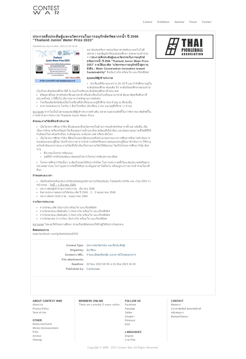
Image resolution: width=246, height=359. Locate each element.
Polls (35, 332)
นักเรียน (91, 250)
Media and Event (42, 324)
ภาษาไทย (130, 339)
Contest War (46, 7)
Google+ (130, 316)
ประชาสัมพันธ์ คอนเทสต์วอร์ (186, 308)
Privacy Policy (41, 308)
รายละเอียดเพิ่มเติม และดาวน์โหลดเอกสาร (111, 254)
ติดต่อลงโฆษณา (180, 316)
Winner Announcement (45, 328)
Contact (207, 22)
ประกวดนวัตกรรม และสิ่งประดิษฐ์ (105, 245)
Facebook (130, 304)
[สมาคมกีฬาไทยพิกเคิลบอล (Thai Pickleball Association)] (184, 57)
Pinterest (130, 320)
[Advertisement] (143, 8)
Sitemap (37, 339)
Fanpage (130, 308)
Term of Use (39, 312)
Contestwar (93, 268)
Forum (193, 22)
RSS (127, 324)
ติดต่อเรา (176, 304)
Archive (37, 336)
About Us (38, 304)
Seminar (179, 22)
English (129, 336)
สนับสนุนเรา (177, 312)
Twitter (128, 312)
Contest (147, 22)
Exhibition (163, 22)
